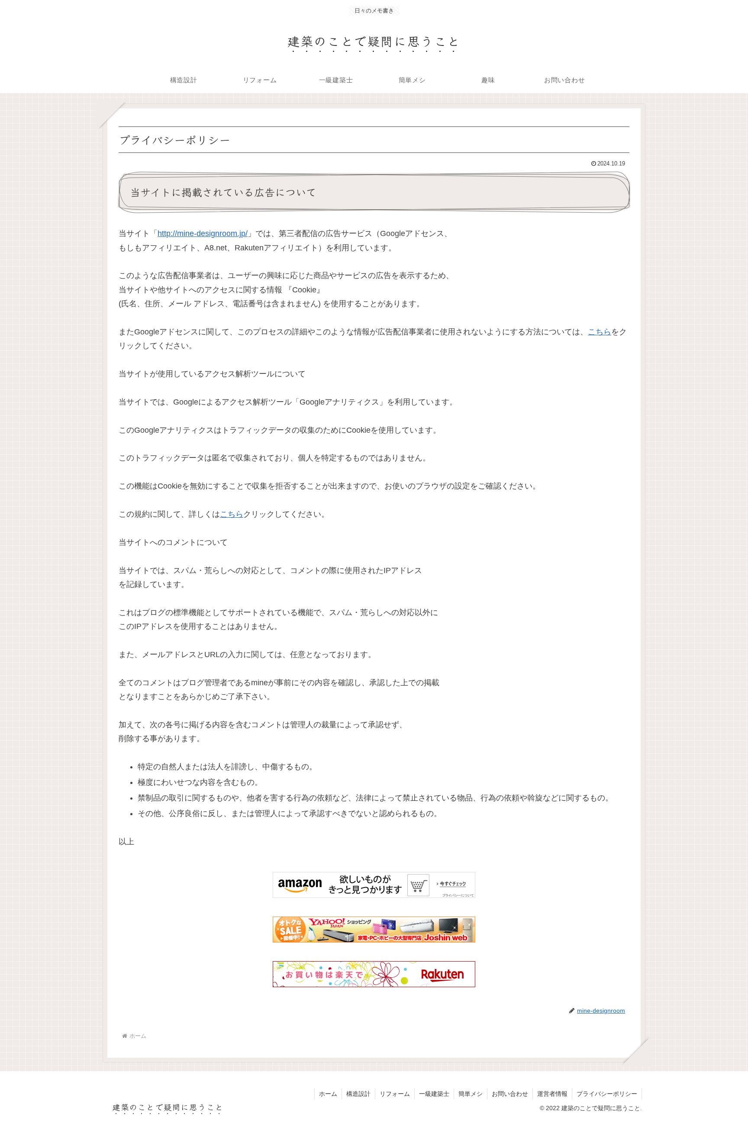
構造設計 (358, 1093)
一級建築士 (434, 1093)
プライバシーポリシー (607, 1093)
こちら (599, 331)
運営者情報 (552, 1093)
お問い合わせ (510, 1093)
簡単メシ (470, 1093)
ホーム (328, 1093)
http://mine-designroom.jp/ (203, 233)
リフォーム (395, 1093)
